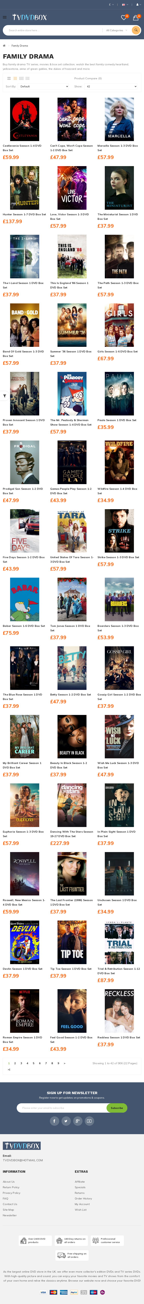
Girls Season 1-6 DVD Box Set (118, 351)
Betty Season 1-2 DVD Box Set (70, 694)
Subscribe (117, 1107)
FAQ (5, 1198)
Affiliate (80, 1181)
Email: (7, 1156)
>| (9, 1069)
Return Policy (11, 1187)
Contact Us (10, 1204)
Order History (83, 1198)
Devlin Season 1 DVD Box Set (23, 968)
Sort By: (11, 86)
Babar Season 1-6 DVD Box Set (24, 626)
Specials (80, 1187)
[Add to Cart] (24, 136)
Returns (80, 1193)
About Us (9, 1181)
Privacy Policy (11, 1193)
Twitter (66, 1121)
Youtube (89, 1121)
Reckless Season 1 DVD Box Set (119, 1037)
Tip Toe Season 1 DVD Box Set (71, 968)
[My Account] (138, 4)
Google (77, 1121)
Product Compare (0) (88, 78)
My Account (82, 1204)
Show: (78, 86)
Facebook (54, 1121)
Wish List (81, 1209)
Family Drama (20, 45)
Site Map (8, 1209)
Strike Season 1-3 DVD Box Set (118, 557)
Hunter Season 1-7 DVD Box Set (24, 214)
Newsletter (10, 1215)
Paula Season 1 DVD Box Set (117, 420)
